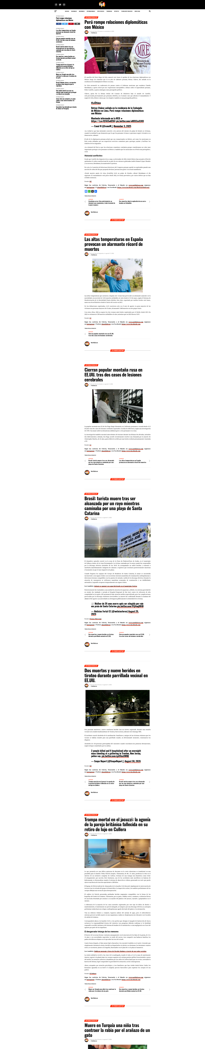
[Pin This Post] (71, 24)
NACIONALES (81, 11)
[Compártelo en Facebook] (59, 24)
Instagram (90, 187)
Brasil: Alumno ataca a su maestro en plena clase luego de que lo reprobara (66, 84)
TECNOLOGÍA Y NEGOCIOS (126, 11)
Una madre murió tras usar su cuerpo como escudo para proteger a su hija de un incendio (66, 92)
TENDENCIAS (109, 11)
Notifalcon (94, 33)
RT (90, 318)
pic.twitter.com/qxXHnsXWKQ (115, 756)
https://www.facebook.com (131, 324)
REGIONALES (74, 11)
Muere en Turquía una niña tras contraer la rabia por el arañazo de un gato (66, 76)
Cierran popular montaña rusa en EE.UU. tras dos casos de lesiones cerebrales (65, 40)
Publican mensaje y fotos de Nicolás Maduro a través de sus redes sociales (120, 951)
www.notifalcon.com (136, 185)
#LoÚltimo (96, 103)
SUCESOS (67, 11)
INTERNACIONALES (91, 11)
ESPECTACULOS (100, 11)
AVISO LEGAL (137, 11)
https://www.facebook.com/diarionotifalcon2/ (133, 187)
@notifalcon (101, 187)
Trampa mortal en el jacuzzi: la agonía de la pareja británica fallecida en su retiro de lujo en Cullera (65, 67)
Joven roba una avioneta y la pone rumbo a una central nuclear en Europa (66, 100)
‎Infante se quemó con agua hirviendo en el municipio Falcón (115, 586)
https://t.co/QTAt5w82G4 (103, 121)
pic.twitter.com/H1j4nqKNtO (130, 606)
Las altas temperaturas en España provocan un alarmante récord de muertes (66, 31)
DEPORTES (116, 11)
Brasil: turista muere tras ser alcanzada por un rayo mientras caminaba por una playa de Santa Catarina (65, 49)
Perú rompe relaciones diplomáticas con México (64, 19)
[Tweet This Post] (65, 24)
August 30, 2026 (133, 761)
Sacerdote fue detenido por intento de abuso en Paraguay (66, 107)
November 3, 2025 (122, 126)
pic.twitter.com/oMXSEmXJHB (130, 121)
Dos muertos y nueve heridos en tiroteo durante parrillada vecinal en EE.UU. (66, 58)
